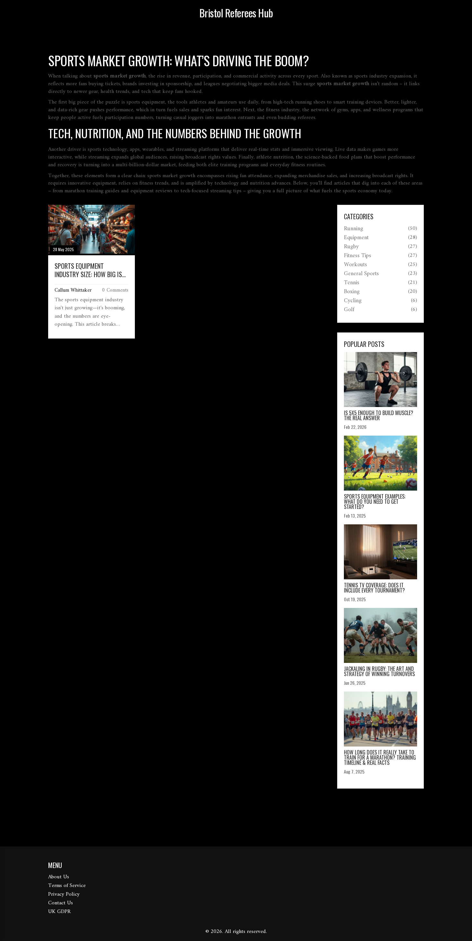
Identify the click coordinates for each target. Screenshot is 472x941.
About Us (58, 877)
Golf (349, 310)
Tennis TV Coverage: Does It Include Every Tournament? (374, 588)
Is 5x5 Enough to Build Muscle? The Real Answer (378, 415)
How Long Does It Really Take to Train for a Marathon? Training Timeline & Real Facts (380, 757)
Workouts (355, 265)
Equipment (356, 238)
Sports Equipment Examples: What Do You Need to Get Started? (375, 501)
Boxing (352, 292)
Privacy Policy (64, 894)
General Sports (361, 274)
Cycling (353, 301)
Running (353, 229)
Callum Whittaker (73, 290)
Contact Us (60, 903)
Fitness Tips (357, 256)
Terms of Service (67, 886)
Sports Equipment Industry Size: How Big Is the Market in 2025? (88, 270)
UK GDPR (59, 912)
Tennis (351, 283)
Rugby (351, 247)
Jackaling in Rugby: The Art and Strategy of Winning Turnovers (379, 671)
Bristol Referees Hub (236, 12)
